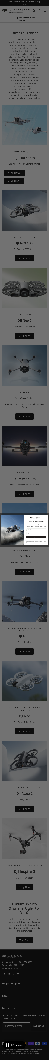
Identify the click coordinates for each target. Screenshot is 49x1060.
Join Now (36, 537)
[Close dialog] (47, 516)
